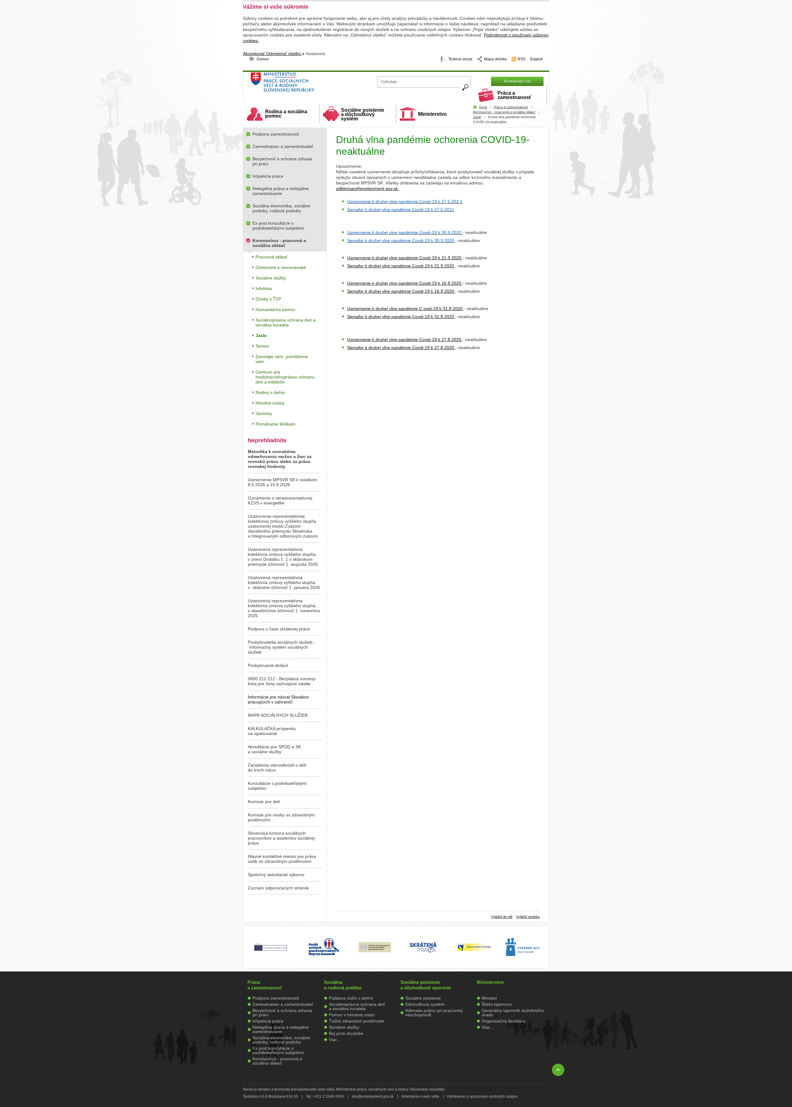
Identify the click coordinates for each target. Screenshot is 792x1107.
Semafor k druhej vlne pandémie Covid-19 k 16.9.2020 (401, 291)
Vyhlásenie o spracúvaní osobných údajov (482, 1096)
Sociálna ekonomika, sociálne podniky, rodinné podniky (281, 208)
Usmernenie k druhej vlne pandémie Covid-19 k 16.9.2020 (405, 283)
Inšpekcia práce (267, 176)
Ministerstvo (432, 114)
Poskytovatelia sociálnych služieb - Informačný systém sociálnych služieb (281, 647)
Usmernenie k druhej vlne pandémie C (385, 308)
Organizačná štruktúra (503, 1020)
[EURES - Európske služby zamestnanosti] (474, 950)
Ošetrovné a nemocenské (281, 267)
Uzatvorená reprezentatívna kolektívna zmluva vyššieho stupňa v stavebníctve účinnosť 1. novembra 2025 (284, 608)
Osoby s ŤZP (268, 298)
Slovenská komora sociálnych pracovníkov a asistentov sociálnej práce (281, 838)
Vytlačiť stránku (528, 917)
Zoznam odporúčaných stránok (278, 887)
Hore (558, 1070)
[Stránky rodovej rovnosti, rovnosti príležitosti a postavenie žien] (375, 950)
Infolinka (264, 288)
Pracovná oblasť (271, 256)
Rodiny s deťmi (270, 392)
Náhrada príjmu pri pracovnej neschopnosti (434, 1012)
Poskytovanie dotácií (268, 665)
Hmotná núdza (270, 402)
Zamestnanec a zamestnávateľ (282, 146)
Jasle (477, 117)
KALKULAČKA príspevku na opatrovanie (272, 731)
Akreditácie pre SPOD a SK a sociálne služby (274, 749)
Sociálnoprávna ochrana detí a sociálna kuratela (286, 322)
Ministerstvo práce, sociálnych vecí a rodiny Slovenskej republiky (303, 84)
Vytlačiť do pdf (501, 917)
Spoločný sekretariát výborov (276, 874)
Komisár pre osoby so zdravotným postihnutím (281, 817)
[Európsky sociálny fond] (270, 951)
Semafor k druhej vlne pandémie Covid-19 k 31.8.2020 (401, 316)
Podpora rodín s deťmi (351, 998)
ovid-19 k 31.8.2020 (444, 308)
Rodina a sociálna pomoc (286, 114)
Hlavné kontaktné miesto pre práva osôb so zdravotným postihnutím (282, 859)
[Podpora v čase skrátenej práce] (423, 955)
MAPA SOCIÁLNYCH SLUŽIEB (278, 715)
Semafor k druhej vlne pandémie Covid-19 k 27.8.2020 (401, 347)
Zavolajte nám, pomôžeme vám (282, 359)
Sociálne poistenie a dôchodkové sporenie (425, 984)
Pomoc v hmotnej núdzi (352, 1014)
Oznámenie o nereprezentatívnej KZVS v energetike (280, 500)
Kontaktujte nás (517, 81)
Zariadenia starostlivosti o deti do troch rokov (277, 767)
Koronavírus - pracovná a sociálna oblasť (504, 112)
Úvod (483, 107)
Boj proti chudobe (346, 1033)
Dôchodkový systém (425, 1004)
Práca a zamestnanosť (514, 95)
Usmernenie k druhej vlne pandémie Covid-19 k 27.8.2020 (405, 339)
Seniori (262, 346)
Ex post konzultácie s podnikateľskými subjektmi (278, 226)
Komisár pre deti (264, 801)
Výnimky (264, 413)
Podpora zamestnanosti (275, 134)
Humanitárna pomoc (275, 309)
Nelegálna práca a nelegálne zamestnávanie (280, 191)
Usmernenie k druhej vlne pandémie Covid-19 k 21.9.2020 (405, 257)
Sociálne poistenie (423, 998)
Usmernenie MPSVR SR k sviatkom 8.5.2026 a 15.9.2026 (282, 482)
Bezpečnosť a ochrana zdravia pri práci (282, 161)
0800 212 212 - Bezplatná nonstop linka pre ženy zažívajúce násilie (282, 681)
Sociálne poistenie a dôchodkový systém (362, 114)
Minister (489, 998)
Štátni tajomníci (497, 1004)
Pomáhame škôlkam (275, 424)
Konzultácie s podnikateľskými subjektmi (277, 786)
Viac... (335, 1039)
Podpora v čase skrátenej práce (279, 628)
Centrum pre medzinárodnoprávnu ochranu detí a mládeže (285, 377)
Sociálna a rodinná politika (342, 984)
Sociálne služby (271, 277)
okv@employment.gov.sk (373, 1096)
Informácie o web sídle (420, 1096)
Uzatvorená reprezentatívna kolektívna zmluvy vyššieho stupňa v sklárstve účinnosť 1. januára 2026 (284, 582)
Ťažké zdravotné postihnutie (356, 1020)
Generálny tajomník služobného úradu (513, 1012)
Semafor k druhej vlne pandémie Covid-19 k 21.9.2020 (401, 265)
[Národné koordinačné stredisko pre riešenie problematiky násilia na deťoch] (523, 962)
